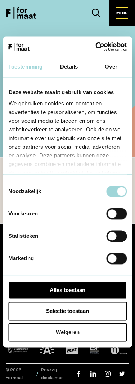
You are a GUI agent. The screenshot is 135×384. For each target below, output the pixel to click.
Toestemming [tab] (25, 67)
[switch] (116, 213)
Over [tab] (111, 67)
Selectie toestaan (67, 311)
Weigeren (68, 332)
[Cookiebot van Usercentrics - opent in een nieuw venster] (96, 46)
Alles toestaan (67, 290)
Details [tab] (69, 67)
